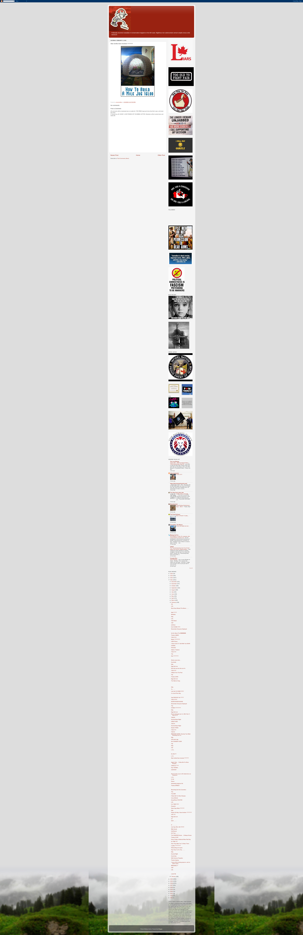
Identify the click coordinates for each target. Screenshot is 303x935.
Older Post (161, 155)
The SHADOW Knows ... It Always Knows (181, 835)
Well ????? (174, 612)
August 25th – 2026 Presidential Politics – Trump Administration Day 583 (179, 463)
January (173, 876)
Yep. (172, 705)
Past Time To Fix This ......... (178, 849)
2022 (171, 577)
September (174, 587)
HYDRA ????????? (176, 707)
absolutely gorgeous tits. (177, 783)
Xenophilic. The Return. (176, 524)
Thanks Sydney (175, 860)
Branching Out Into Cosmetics (178, 789)
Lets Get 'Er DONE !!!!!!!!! (177, 691)
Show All (191, 568)
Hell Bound (174, 831)
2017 (171, 885)
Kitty (172, 616)
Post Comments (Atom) (123, 158)
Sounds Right (174, 854)
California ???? (175, 765)
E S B (172, 779)
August (173, 590)
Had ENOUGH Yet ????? (177, 697)
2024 (171, 573)
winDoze (173, 625)
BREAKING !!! (174, 865)
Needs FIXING (174, 727)
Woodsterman (174, 504)
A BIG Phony (174, 641)
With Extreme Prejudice (177, 858)
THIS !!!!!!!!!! (174, 699)
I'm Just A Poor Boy (176, 693)
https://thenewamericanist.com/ (178, 483)
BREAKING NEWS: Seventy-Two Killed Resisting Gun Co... (180, 734)
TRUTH (173, 723)
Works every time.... (176, 660)
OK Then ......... (175, 833)
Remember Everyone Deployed (179, 629)
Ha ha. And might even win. (182, 526)
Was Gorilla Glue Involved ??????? (180, 758)
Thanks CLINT (174, 837)
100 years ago (174, 739)
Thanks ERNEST (175, 785)
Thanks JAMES (175, 635)
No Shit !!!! (173, 754)
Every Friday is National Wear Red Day (181, 839)
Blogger (160, 929)
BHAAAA (173, 614)
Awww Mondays (174, 559)
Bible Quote (174, 829)
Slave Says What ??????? (177, 808)
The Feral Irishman (175, 514)
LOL (172, 606)
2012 (171, 895)
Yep (172, 654)
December (174, 581)
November (174, 583)
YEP (172, 622)
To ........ (173, 689)
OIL (172, 604)
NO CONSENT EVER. (176, 741)
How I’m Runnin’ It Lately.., (182, 515)
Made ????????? (175, 639)
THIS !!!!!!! (173, 651)
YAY (172, 747)
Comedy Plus (173, 558)
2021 (171, 579)
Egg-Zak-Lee (174, 666)
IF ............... (174, 825)
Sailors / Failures (175, 649)
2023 (171, 575)
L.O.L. (172, 749)
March (173, 600)
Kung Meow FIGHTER (176, 800)
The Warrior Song (175, 680)
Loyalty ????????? (176, 845)
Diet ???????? (174, 656)
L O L (172, 756)
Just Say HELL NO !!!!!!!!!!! (177, 827)
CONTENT (174, 769)
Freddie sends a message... (182, 493)
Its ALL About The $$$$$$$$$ (178, 633)
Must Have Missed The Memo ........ (180, 608)
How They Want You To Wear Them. (180, 843)
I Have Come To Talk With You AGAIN (180, 643)
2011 (171, 897)
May (172, 596)
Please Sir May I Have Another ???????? (181, 812)
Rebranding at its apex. (177, 847)
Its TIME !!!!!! (174, 841)
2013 (171, 893)
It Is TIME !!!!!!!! (175, 804)
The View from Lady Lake (177, 492)
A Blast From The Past (176, 672)
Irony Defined (174, 798)
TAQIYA (173, 717)
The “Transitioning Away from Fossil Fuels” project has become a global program (180, 548)
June (172, 594)
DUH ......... (174, 820)
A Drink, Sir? (179, 474)
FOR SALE (174, 620)
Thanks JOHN (174, 676)
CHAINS (173, 645)
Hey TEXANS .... (175, 767)
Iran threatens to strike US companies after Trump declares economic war (180, 537)
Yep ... (172, 791)
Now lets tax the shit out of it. (178, 668)
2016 (171, 887)
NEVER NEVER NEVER (177, 701)
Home (138, 155)
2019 (171, 881)
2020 (171, 879)
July (172, 592)
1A (171, 818)
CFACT (172, 546)
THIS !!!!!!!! (174, 637)
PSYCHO (173, 647)
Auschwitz (173, 662)
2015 (171, 889)
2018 (171, 883)
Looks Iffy (173, 873)
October (173, 585)
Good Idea (173, 856)
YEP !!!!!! (173, 814)
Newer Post (114, 155)
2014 (171, 891)
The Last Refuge (174, 461)
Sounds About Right (176, 719)
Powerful (173, 806)
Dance (172, 781)
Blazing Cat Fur (174, 535)
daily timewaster (174, 473)
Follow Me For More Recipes (178, 796)
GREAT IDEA (174, 721)
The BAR (173, 793)
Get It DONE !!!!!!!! (175, 627)
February (173, 602)
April (172, 598)
